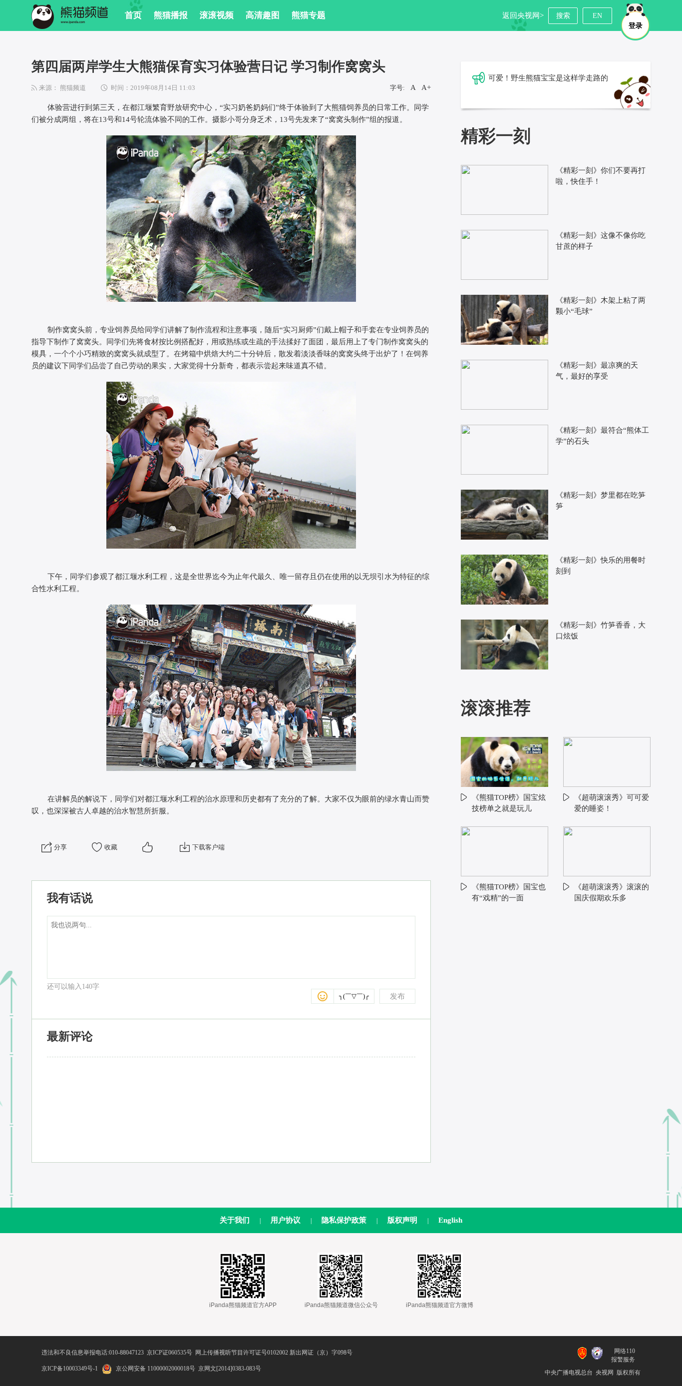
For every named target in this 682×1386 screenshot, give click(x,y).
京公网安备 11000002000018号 (155, 1368)
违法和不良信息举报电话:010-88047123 (92, 1352)
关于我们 (235, 1220)
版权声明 (402, 1220)
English (450, 1220)
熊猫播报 (171, 15)
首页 (133, 15)
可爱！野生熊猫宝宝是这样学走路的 (548, 78)
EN (597, 15)
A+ (426, 87)
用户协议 (286, 1220)
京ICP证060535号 (169, 1352)
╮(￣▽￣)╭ (354, 996)
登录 (636, 25)
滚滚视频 (217, 15)
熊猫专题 (309, 15)
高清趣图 (263, 15)
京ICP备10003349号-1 (69, 1368)
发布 (397, 996)
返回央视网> (523, 15)
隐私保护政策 (344, 1220)
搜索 (563, 15)
